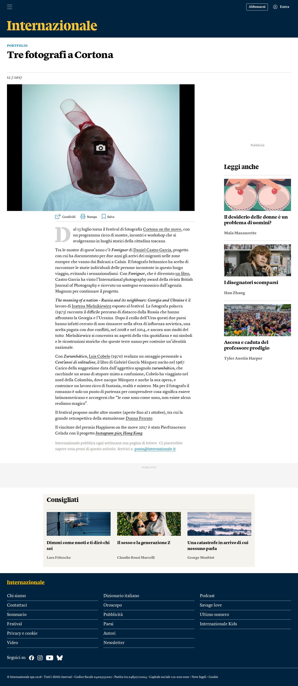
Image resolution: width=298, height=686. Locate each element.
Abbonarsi (257, 7)
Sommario (17, 615)
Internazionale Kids (218, 624)
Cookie (213, 677)
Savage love (211, 605)
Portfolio (17, 45)
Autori (109, 633)
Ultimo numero (214, 615)
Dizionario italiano (121, 596)
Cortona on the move (162, 230)
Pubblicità (113, 615)
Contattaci (17, 605)
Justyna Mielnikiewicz (91, 306)
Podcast (207, 596)
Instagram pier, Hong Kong (119, 433)
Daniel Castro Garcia (152, 250)
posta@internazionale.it (155, 449)
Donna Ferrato (139, 419)
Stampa (92, 217)
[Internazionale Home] (27, 582)
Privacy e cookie (22, 633)
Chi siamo (16, 596)
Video (12, 643)
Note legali (199, 677)
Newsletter (114, 643)
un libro (182, 274)
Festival (14, 624)
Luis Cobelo (99, 357)
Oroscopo (112, 605)
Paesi (108, 624)
